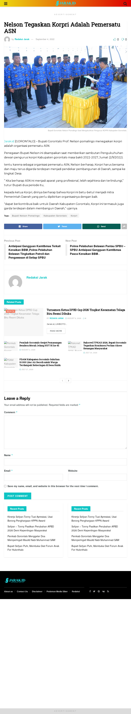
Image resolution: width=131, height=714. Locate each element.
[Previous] (62, 380)
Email (8, 470)
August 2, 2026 (28, 350)
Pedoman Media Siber (57, 591)
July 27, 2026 (27, 369)
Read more (56, 330)
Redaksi (76, 591)
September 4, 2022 (45, 39)
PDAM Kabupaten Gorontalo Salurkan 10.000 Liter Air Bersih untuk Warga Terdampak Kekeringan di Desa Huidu (40, 362)
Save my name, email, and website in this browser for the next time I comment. (53, 486)
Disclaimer (37, 591)
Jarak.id (9, 141)
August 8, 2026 (74, 318)
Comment (11, 412)
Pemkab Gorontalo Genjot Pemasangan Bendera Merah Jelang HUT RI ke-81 (40, 344)
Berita (10, 311)
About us (8, 591)
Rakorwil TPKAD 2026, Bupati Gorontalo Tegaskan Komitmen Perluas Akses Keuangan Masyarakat (104, 345)
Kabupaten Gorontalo (55, 215)
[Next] (68, 380)
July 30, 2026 (91, 352)
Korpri (74, 215)
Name (8, 455)
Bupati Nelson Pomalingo (26, 215)
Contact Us (22, 591)
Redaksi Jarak (22, 39)
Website (72, 470)
